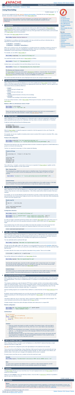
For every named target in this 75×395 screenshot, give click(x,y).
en (55, 12)
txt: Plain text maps (65, 20)
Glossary (68, 2)
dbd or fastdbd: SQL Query (66, 28)
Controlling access (65, 38)
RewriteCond (7, 29)
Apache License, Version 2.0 (16, 392)
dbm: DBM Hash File (65, 23)
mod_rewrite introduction (66, 35)
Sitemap (72, 2)
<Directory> (31, 72)
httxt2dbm (49, 245)
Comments (63, 46)
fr (57, 12)
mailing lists (53, 387)
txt (35, 250)
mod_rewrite (20, 14)
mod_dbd (6, 346)
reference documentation (30, 14)
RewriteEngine (51, 289)
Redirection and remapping (66, 36)
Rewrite (28, 6)
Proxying (63, 41)
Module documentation (66, 33)
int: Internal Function (65, 18)
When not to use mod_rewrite (67, 45)
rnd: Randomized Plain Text (67, 21)
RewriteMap (51, 14)
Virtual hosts (63, 40)
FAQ (64, 2)
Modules (55, 2)
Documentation (16, 6)
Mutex (32, 300)
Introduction (63, 17)
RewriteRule (50, 28)
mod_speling (35, 112)
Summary (63, 29)
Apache (3, 6)
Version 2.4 (23, 6)
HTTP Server (9, 6)
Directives (60, 2)
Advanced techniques (65, 43)
